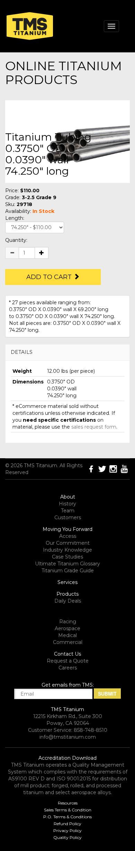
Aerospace (67, 628)
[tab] (67, 352)
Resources (68, 803)
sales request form (93, 427)
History (67, 504)
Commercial (67, 642)
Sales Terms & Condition (67, 809)
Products (67, 594)
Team (67, 510)
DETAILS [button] (22, 352)
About (67, 497)
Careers (67, 668)
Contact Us (67, 654)
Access (67, 536)
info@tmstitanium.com (67, 737)
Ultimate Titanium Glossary (67, 564)
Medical (67, 635)
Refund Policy (67, 823)
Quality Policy (67, 837)
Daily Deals (67, 601)
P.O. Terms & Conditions (67, 816)
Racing (67, 621)
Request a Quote (68, 661)
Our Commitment (68, 543)
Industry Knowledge (67, 550)
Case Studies (67, 557)
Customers (67, 517)
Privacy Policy (67, 830)
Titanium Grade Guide (68, 570)
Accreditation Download (67, 758)
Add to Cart (49, 277)
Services (67, 582)
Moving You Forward (67, 529)
